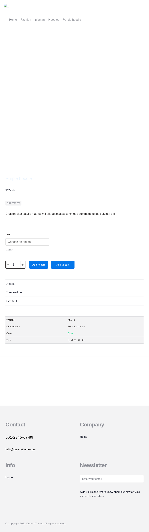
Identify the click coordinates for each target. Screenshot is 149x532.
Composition (13, 292)
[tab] (74, 284)
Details (10, 283)
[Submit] (136, 479)
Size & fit (11, 300)
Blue (70, 333)
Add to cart (38, 264)
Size (8, 234)
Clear (9, 249)
